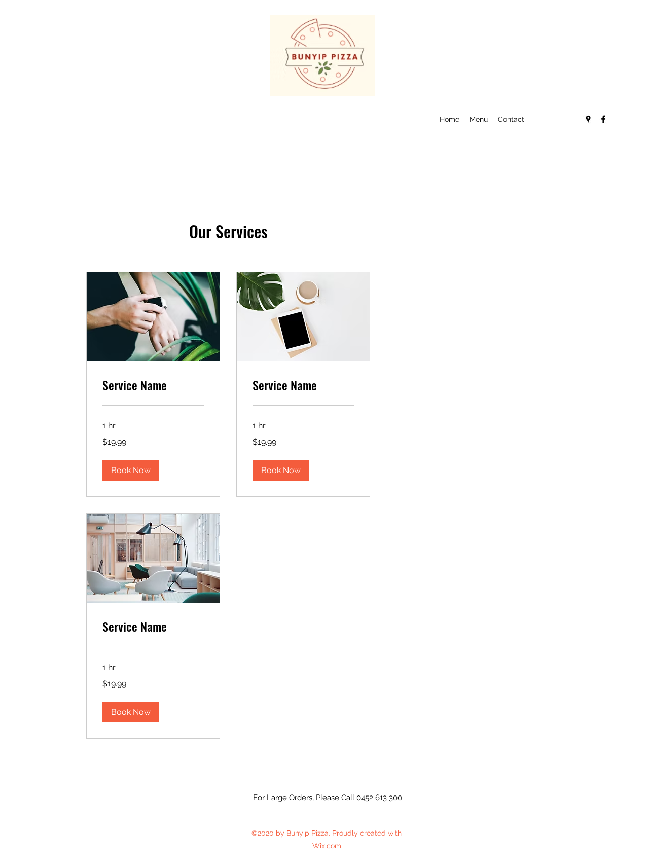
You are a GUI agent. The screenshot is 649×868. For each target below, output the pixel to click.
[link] (153, 385)
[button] (130, 470)
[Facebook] (603, 119)
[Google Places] (588, 119)
